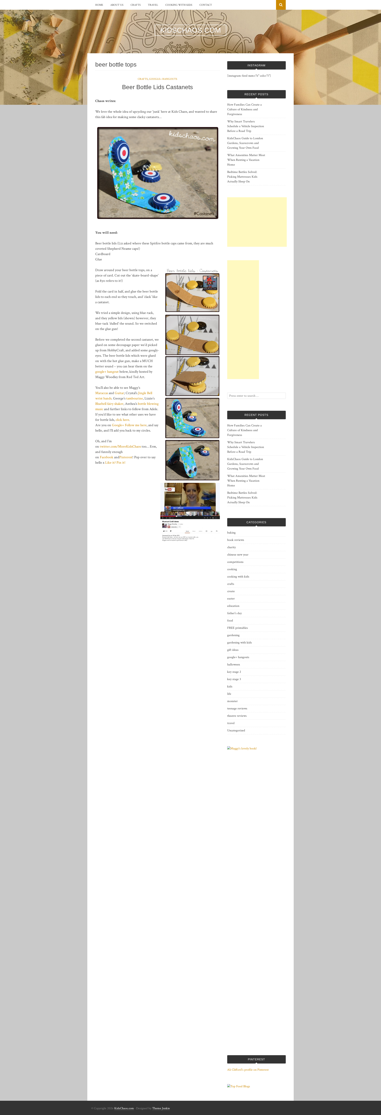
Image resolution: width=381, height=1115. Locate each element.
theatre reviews (237, 716)
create (231, 591)
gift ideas (233, 650)
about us (116, 5)
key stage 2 (234, 672)
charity (231, 547)
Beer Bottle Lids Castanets (157, 87)
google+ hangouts (163, 79)
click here (122, 419)
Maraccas (101, 393)
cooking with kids (178, 5)
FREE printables (237, 628)
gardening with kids (239, 642)
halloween (233, 664)
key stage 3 (234, 679)
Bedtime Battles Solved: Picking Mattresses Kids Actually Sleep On (242, 177)
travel (153, 5)
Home (99, 5)
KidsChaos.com (124, 1108)
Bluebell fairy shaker (109, 403)
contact (205, 5)
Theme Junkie (161, 1108)
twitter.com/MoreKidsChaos (120, 446)
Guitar (119, 393)
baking (231, 533)
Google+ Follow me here (129, 425)
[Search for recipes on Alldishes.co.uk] (238, 1086)
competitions (235, 562)
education (233, 606)
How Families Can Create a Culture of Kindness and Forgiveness (244, 109)
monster (232, 701)
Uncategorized (236, 730)
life (229, 694)
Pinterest (125, 457)
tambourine (134, 398)
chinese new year (237, 555)
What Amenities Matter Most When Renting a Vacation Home (246, 160)
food (230, 620)
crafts (136, 5)
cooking (232, 569)
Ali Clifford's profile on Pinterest (248, 1070)
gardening (233, 635)
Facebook (106, 457)
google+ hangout (107, 371)
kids (229, 686)
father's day (234, 613)
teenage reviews (237, 708)
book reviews (235, 540)
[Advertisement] (257, 222)
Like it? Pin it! (115, 462)
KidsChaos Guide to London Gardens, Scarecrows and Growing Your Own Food (245, 143)
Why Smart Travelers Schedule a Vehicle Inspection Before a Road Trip (245, 126)
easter (231, 599)
